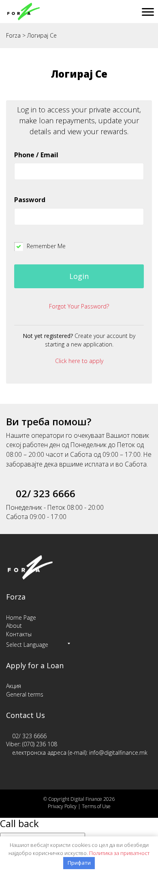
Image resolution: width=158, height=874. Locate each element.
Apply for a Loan (35, 665)
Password (29, 199)
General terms (24, 694)
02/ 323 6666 (29, 736)
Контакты (19, 634)
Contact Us (25, 715)
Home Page (21, 617)
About (14, 625)
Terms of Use (96, 806)
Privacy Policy (62, 806)
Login (79, 276)
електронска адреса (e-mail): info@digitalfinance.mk (79, 752)
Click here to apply (79, 361)
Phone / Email (36, 154)
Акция (13, 686)
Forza (16, 597)
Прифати (79, 862)
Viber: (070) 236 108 (31, 744)
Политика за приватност (119, 853)
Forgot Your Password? (79, 306)
